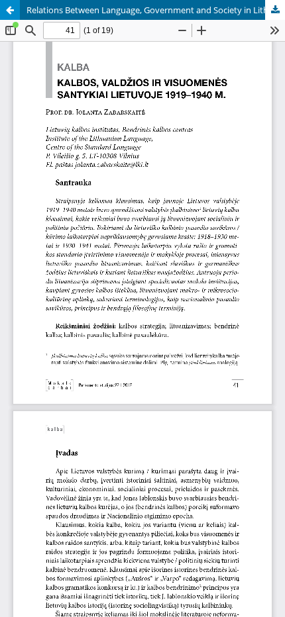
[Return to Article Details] (10, 10)
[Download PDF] (275, 10)
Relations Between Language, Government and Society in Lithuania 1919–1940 (156, 10)
